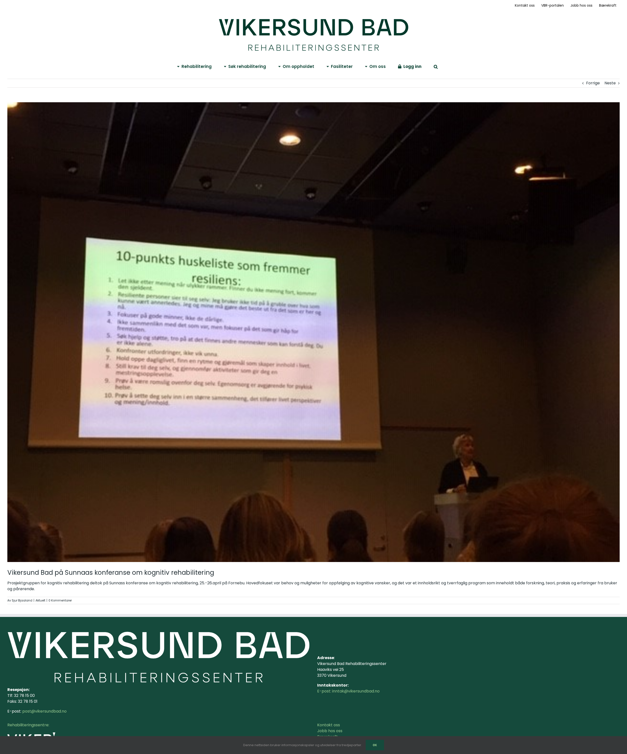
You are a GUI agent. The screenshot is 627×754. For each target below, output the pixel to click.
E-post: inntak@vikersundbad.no (348, 691)
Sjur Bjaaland (22, 600)
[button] (436, 66)
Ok (375, 745)
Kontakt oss (328, 725)
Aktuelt (40, 600)
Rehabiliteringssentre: (28, 725)
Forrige (593, 83)
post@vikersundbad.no (44, 711)
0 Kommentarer (60, 600)
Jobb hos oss (329, 731)
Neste (610, 83)
